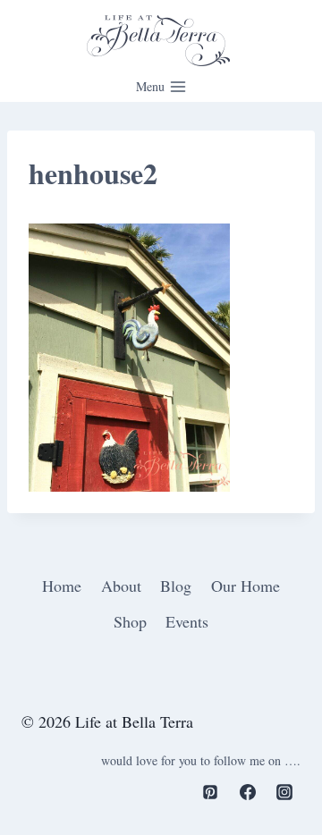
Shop (130, 621)
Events (186, 621)
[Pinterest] (210, 792)
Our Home (245, 585)
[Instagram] (284, 792)
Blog (175, 585)
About (121, 585)
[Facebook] (248, 792)
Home (61, 585)
